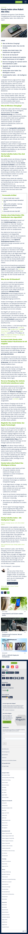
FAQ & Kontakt (5, 876)
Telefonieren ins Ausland (6, 881)
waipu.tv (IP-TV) (5, 866)
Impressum (4, 757)
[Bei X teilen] (5, 592)
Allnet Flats (4, 810)
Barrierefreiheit (5, 754)
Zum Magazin (7, 722)
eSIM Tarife (4, 817)
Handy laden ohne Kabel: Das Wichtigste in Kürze (12, 71)
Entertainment (5, 896)
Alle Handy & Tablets (6, 775)
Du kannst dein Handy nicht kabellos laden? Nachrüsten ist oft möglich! (14, 58)
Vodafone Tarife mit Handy (7, 845)
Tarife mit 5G (4, 815)
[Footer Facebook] (8, 667)
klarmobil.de (4, 907)
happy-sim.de (4, 919)
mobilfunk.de (4, 922)
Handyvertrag (4, 805)
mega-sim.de (4, 924)
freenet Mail (4, 904)
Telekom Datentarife (6, 843)
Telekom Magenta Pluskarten (7, 840)
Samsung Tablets (5, 797)
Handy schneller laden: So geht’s (11, 198)
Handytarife (4, 803)
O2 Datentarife (5, 855)
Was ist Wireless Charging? (11, 43)
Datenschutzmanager (6, 886)
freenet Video (4, 863)
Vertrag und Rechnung (6, 871)
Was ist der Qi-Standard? (10, 55)
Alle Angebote (4, 827)
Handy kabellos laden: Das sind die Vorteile (14, 47)
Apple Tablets (4, 794)
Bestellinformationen (6, 874)
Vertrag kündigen (5, 766)
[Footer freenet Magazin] (3, 667)
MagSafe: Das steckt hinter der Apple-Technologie (14, 67)
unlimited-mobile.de (6, 917)
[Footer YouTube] (12, 667)
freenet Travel (4, 822)
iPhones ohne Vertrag (6, 780)
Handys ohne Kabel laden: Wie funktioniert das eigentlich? (12, 51)
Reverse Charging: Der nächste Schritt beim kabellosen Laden (15, 63)
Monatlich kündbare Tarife (7, 808)
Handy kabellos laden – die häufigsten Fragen (15, 76)
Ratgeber (5, 589)
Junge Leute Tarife (5, 812)
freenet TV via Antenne (6, 861)
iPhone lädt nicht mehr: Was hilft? (11, 211)
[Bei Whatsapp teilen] (8, 592)
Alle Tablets (4, 792)
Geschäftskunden (5, 749)
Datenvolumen (5, 825)
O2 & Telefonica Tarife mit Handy (8, 850)
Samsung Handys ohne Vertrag (8, 777)
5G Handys (4, 787)
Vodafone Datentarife (6, 848)
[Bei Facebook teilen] (2, 592)
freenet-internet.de (5, 914)
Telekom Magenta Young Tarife (8, 838)
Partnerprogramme (6, 751)
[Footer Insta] (17, 667)
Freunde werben (5, 889)
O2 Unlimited (4, 853)
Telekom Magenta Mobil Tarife (8, 835)
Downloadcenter (5, 884)
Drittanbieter (4, 899)
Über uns (14, 662)
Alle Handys (4, 790)
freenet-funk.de (5, 909)
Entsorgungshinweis (6, 891)
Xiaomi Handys (5, 782)
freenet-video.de (5, 912)
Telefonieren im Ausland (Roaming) (8, 879)
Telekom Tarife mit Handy (7, 833)
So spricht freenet (5, 927)
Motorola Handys (5, 785)
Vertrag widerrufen (6, 763)
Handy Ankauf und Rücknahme (8, 894)
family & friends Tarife (6, 820)
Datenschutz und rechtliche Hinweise (9, 760)
